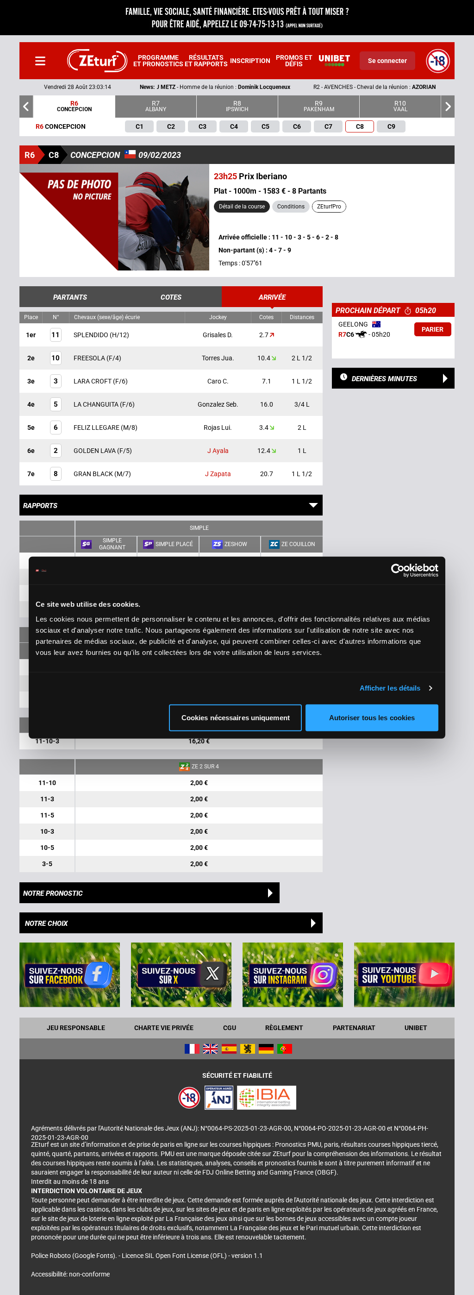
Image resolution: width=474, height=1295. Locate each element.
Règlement (284, 1027)
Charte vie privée (163, 1027)
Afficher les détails (390, 688)
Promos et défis (294, 61)
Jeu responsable (76, 1027)
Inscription (250, 60)
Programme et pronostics (158, 61)
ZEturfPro (329, 206)
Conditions (291, 206)
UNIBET (416, 1027)
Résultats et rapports (206, 61)
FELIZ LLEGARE (97, 427)
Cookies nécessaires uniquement (235, 717)
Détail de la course (242, 206)
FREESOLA (90, 358)
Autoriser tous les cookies (372, 717)
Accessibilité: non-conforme (70, 1274)
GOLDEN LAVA (95, 450)
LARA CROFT (93, 381)
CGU (229, 1027)
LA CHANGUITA (97, 404)
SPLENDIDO (92, 335)
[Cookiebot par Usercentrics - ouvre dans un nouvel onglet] (397, 571)
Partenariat (354, 1027)
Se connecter (387, 60)
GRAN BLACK (94, 474)
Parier (432, 329)
